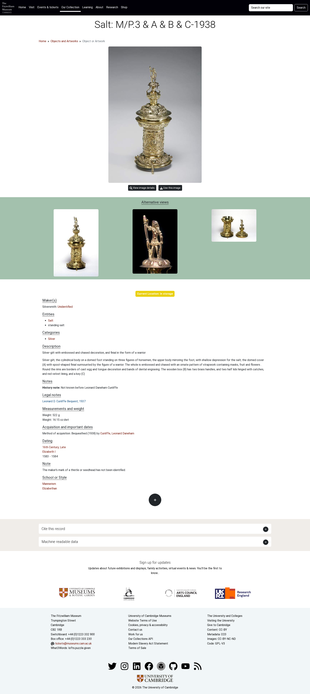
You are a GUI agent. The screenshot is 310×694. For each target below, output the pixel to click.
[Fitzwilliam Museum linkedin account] (149, 666)
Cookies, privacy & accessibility (148, 625)
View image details (143, 187)
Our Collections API (140, 639)
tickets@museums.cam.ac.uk (73, 643)
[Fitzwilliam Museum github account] (174, 666)
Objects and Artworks (64, 41)
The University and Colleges (224, 616)
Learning (87, 7)
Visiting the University (220, 620)
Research (112, 7)
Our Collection (70, 7)
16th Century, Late (54, 447)
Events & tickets (47, 7)
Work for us (135, 634)
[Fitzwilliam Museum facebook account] (137, 666)
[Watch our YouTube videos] (186, 666)
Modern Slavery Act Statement (148, 643)
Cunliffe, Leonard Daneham (117, 433)
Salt (50, 320)
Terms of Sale (137, 648)
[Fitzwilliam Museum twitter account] (113, 666)
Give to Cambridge (218, 625)
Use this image (171, 187)
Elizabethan (49, 488)
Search (301, 7)
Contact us (135, 629)
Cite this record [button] (53, 529)
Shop (124, 7)
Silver (51, 339)
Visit (31, 7)
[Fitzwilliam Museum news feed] (197, 666)
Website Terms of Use (142, 620)
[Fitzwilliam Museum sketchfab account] (161, 666)
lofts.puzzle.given (79, 648)
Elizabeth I (49, 451)
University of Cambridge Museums (149, 616)
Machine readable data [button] (60, 542)
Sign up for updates (155, 562)
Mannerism (49, 484)
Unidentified (65, 306)
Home (22, 7)
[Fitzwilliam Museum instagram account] (125, 666)
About (99, 7)
